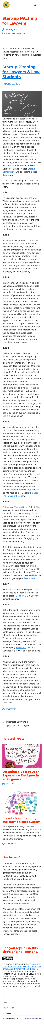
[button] (35, 5)
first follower (30, 578)
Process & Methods (16, 33)
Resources (6, 1013)
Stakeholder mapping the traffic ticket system (21, 820)
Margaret (12, 29)
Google (19, 596)
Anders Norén (37, 1018)
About (4, 1002)
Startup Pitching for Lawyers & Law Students (21, 72)
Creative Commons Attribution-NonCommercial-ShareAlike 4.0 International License (21, 966)
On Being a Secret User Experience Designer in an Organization (20, 775)
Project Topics (8, 1008)
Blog (4, 997)
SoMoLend (21, 647)
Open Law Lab (13, 1018)
